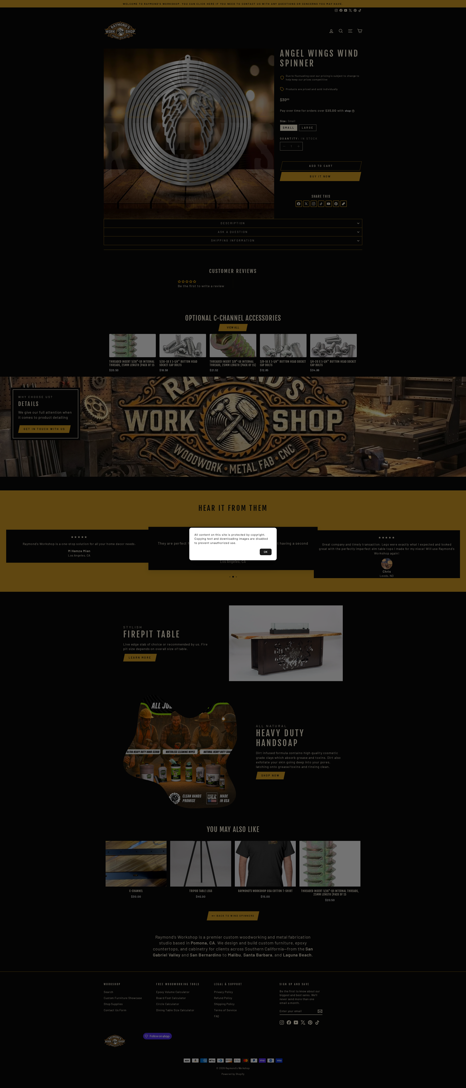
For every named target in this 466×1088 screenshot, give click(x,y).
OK (266, 551)
